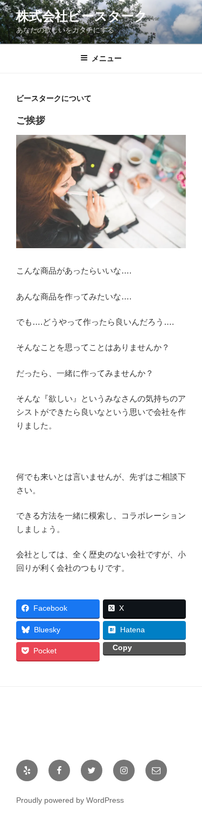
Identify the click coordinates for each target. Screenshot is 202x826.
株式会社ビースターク (82, 16)
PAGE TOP (187, 791)
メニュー (107, 58)
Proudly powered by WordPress (70, 800)
